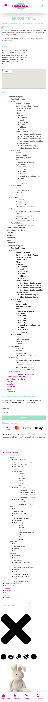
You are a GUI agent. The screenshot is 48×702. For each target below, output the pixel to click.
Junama (23, 118)
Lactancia (15, 197)
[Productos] (3, 695)
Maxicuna (24, 181)
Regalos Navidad (18, 99)
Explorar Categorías (16, 96)
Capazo (23, 174)
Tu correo (5, 408)
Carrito (27, 699)
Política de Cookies (38, 437)
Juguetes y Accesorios (25, 225)
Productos (6, 699)
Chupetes (20, 202)
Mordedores (21, 204)
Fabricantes (20, 115)
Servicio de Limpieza (16, 230)
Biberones (20, 199)
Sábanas (23, 171)
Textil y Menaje (21, 167)
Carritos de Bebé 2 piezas (30, 134)
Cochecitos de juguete (25, 220)
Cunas (18, 153)
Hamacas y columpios (25, 218)
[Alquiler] (15, 695)
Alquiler (16, 699)
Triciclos (19, 113)
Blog (9, 240)
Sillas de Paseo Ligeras (29, 148)
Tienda (10, 233)
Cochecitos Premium (16, 228)
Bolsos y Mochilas (23, 104)
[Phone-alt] (18, 656)
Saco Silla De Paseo (23, 108)
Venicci (23, 120)
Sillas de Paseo (22, 143)
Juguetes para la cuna (25, 162)
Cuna (22, 178)
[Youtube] (34, 656)
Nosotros (11, 238)
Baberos (19, 192)
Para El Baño (16, 223)
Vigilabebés (20, 164)
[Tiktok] (3, 656)
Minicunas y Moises (23, 157)
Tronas (18, 188)
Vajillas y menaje (22, 190)
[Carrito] (26, 695)
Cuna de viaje (21, 155)
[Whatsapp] (26, 656)
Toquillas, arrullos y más (30, 176)
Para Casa (15, 150)
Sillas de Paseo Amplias (29, 146)
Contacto (11, 243)
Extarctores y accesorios (26, 206)
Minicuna (23, 183)
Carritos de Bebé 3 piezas (30, 136)
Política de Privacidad (22, 437)
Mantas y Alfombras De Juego (28, 211)
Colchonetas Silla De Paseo (27, 106)
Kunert (22, 125)
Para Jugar (15, 209)
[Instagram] (11, 656)
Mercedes (24, 122)
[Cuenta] (38, 695)
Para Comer (16, 185)
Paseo (13, 101)
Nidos (18, 160)
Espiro (22, 129)
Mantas (23, 169)
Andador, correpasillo (25, 216)
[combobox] (16, 605)
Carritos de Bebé (22, 132)
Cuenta (39, 699)
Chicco (23, 127)
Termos (19, 195)
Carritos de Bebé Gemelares (31, 139)
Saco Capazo (21, 111)
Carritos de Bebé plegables (31, 141)
